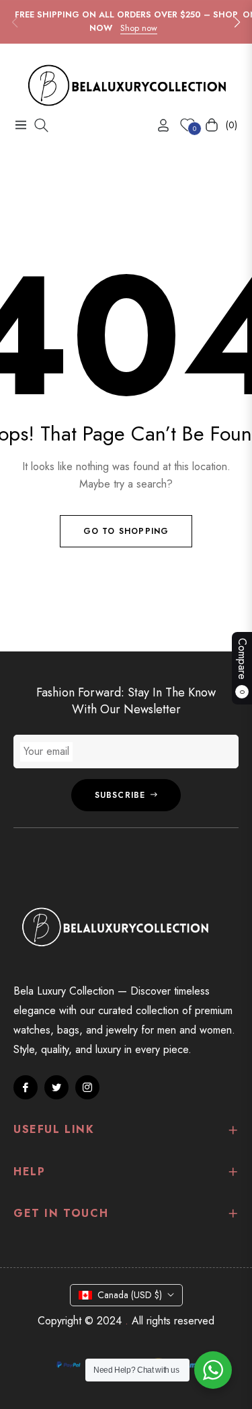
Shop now (138, 27)
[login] (157, 125)
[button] (237, 22)
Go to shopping (126, 531)
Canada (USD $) (129, 1295)
